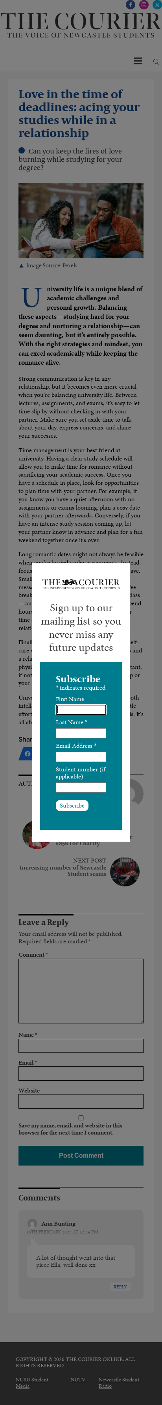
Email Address (76, 745)
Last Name (71, 722)
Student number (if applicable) (80, 773)
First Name (70, 698)
